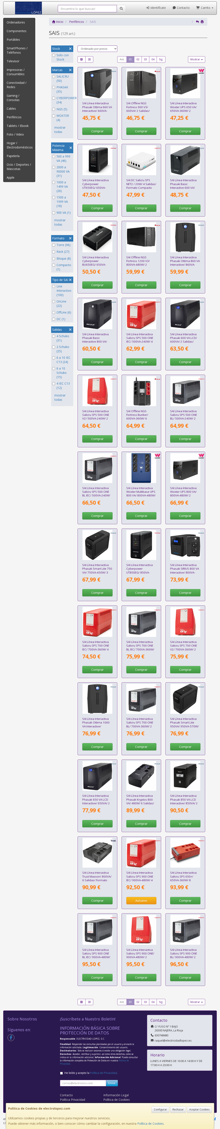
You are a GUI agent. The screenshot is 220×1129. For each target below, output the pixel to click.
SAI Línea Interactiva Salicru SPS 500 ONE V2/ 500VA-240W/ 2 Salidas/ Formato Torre (95, 418)
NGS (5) (62, 109)
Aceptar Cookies (199, 1109)
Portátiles (13, 39)
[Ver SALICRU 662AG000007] (185, 930)
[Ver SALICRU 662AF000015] (141, 853)
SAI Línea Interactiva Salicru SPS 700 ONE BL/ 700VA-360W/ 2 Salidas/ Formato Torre (139, 726)
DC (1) (61, 319)
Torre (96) (63, 245)
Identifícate (158, 8)
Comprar (97, 131)
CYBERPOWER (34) (64, 100)
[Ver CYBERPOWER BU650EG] (97, 237)
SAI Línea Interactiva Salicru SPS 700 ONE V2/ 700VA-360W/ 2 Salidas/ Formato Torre (183, 649)
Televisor (13, 61)
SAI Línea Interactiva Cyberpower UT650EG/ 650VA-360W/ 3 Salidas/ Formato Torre (95, 187)
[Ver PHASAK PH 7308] (185, 545)
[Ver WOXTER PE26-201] (141, 468)
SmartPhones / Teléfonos (17, 50)
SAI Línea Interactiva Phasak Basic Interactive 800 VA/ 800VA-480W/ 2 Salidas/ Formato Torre (95, 343)
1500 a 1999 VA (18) (62, 201)
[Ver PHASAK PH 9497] (97, 545)
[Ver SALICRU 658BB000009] (141, 160)
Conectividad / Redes (16, 85)
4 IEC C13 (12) (63, 385)
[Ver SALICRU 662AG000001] (185, 391)
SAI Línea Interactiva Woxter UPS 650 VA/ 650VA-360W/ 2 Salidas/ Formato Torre (183, 110)
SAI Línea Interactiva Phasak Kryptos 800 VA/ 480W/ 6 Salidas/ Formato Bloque (140, 801)
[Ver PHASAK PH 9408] (97, 314)
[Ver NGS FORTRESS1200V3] (141, 237)
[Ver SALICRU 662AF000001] (97, 391)
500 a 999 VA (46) (63, 158)
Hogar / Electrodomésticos (20, 145)
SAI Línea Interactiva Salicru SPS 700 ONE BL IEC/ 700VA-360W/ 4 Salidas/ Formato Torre (140, 649)
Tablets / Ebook (18, 126)
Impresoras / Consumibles (15, 72)
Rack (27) (63, 252)
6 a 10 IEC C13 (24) (63, 360)
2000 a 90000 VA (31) (63, 171)
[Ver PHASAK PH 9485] (185, 776)
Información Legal (116, 1095)
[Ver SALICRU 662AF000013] (141, 314)
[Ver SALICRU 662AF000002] (185, 622)
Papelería (13, 156)
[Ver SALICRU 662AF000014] (97, 622)
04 (152, 59)
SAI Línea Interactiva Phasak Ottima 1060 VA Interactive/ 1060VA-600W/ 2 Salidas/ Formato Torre (96, 728)
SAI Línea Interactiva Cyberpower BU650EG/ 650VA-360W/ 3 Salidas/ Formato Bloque (95, 264)
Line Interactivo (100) (64, 290)
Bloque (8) (64, 258)
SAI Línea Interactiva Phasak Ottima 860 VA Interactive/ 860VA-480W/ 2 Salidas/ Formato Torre (185, 264)
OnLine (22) (61, 303)
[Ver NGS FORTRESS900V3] (141, 83)
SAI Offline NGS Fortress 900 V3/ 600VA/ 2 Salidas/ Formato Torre (138, 108)
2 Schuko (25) (63, 349)
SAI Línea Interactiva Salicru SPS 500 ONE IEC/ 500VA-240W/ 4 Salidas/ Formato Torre (139, 341)
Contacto (183, 8)
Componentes (16, 31)
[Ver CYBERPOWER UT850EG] (141, 545)
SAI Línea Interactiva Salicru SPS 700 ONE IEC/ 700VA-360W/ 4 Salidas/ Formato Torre (95, 649)
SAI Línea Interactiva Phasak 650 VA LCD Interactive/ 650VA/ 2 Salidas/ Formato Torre (96, 803)
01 (130, 59)
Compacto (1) (64, 267)
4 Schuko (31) (63, 338)
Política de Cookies (150, 1123)
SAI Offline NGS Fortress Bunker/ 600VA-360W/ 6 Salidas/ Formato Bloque (137, 418)
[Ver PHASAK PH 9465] (97, 776)
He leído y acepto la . (91, 1073)
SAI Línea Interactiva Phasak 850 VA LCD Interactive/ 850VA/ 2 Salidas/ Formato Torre (184, 803)
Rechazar (178, 1109)
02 (137, 59)
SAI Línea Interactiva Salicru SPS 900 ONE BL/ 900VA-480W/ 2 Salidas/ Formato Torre (183, 957)
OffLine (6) (64, 312)
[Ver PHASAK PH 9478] (141, 776)
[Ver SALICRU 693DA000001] (185, 853)
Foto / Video (15, 134)
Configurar (160, 1109)
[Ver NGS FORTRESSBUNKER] (141, 391)
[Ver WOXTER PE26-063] (185, 468)
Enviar (112, 1083)
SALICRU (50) (63, 78)
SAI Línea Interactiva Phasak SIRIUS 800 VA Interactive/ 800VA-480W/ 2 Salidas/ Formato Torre (184, 572)
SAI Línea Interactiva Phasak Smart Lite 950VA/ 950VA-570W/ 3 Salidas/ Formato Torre (184, 726)
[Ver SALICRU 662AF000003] (141, 930)
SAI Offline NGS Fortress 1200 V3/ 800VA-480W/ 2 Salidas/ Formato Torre (138, 264)
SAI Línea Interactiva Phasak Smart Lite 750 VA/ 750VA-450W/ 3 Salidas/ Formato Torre (97, 572)
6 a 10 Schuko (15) (62, 372)
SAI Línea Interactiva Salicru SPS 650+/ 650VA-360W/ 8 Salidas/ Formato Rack (185, 878)
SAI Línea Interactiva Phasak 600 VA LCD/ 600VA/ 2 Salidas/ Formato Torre (183, 339)
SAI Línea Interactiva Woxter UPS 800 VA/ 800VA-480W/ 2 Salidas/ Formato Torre (183, 495)
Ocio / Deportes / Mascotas (19, 166)
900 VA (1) (64, 213)
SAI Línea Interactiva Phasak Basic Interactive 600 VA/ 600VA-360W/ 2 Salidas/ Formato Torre (183, 189)
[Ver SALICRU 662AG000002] (97, 468)
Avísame (141, 900)
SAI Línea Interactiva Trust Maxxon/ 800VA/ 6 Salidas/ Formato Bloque (97, 878)
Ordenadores (16, 22)
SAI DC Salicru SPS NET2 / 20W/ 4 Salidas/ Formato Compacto (141, 184)
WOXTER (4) (63, 118)
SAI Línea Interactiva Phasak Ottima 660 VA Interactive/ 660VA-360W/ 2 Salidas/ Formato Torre (97, 110)
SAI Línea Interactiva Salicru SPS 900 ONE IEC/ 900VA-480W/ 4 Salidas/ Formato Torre (139, 880)
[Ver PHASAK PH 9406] (185, 160)
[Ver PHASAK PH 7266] (97, 83)
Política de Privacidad (103, 1073)
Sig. (161, 59)
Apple (10, 177)
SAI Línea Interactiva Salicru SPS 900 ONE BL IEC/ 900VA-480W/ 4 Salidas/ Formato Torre (96, 957)
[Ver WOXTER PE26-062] (185, 83)
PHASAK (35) (62, 89)
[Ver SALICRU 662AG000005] (141, 622)
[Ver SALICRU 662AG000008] (97, 930)
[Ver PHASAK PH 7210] (97, 699)
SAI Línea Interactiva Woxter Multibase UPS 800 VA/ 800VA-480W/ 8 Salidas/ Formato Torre (141, 495)
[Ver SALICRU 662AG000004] (141, 699)
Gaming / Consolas (13, 98)
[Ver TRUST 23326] (97, 853)
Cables (11, 108)
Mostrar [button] (195, 59)
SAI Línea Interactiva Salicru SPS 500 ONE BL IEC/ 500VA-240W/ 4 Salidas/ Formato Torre (96, 495)
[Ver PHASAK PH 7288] (185, 237)
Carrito (205, 8)
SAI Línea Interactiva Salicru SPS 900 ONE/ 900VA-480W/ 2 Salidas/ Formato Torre (140, 957)
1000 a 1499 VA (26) (62, 186)
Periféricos (14, 117)
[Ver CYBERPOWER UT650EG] (97, 160)
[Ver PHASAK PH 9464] (185, 314)
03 (145, 59)
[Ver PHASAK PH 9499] (185, 699)
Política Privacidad (72, 1100)
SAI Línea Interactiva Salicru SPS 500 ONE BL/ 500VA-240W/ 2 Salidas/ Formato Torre (183, 418)
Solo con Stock (63, 57)
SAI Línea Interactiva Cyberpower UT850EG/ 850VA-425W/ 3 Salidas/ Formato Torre (139, 572)
